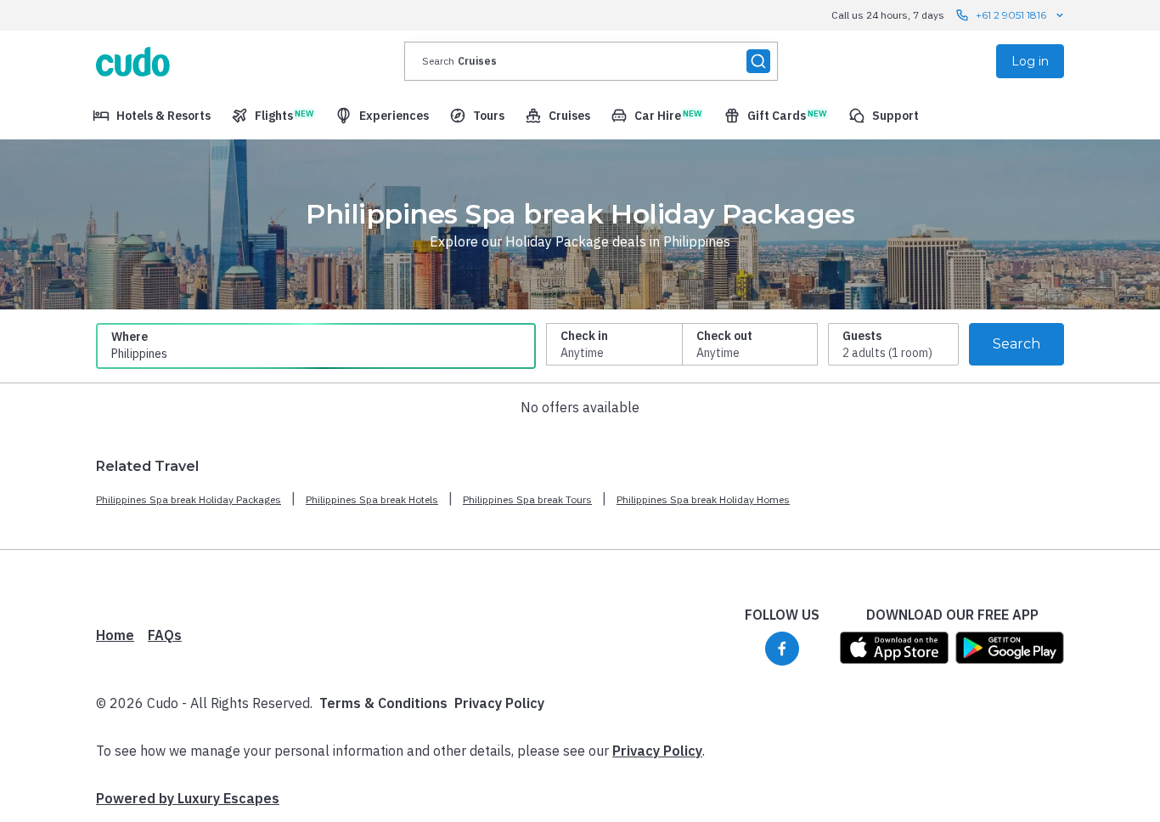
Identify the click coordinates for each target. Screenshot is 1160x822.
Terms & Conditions (383, 702)
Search (1016, 344)
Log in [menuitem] (1030, 61)
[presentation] (591, 61)
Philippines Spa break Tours (527, 499)
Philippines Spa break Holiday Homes (703, 499)
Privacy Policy (499, 702)
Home (115, 634)
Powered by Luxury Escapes (187, 798)
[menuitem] (151, 115)
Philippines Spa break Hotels (372, 499)
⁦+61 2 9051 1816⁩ (1011, 15)
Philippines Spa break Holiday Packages (188, 499)
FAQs (165, 634)
